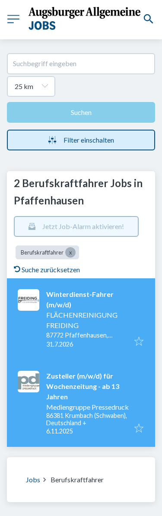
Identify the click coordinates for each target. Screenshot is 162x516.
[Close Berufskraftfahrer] (70, 252)
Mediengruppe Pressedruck (87, 407)
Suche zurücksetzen (51, 269)
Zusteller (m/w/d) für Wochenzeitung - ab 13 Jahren (82, 386)
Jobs (33, 479)
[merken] (138, 342)
